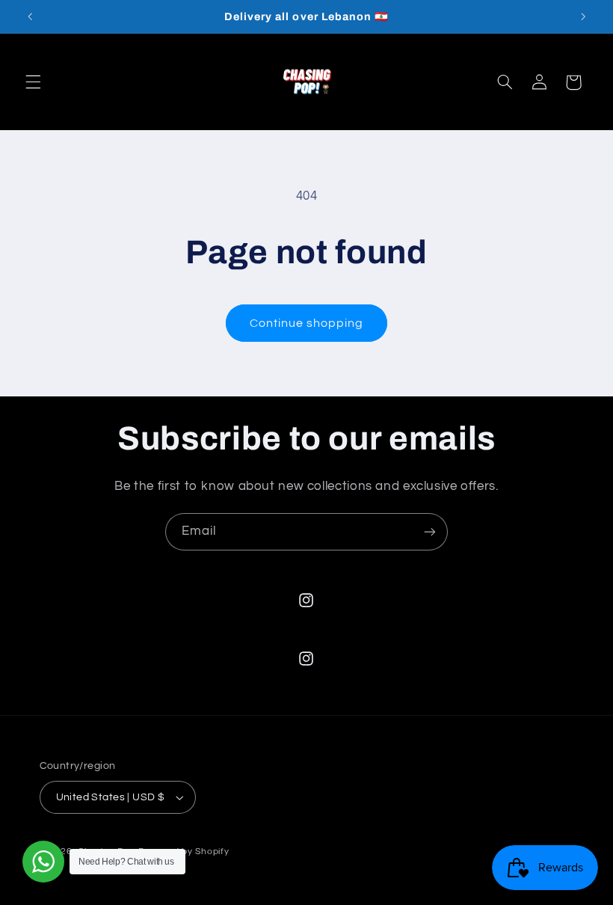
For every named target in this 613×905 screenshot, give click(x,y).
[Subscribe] (430, 531)
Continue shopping (307, 323)
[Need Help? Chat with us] (43, 862)
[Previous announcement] (29, 16)
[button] (33, 82)
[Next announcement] (583, 16)
